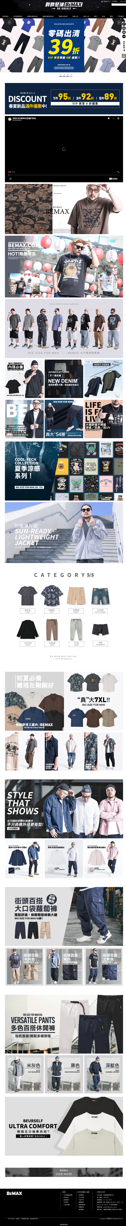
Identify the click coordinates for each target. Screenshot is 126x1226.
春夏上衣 (75, 16)
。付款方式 (80, 1200)
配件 (111, 16)
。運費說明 (80, 1202)
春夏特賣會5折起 (48, 16)
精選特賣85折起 (32, 16)
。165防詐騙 (65, 1204)
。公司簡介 (65, 1202)
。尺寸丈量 (80, 1197)
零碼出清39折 (63, 16)
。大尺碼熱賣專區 (67, 1195)
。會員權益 (80, 1209)
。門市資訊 (65, 1197)
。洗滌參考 (80, 1207)
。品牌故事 (65, 1200)
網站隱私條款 (64, 1224)
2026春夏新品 (17, 16)
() (107, 1)
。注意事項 (80, 1195)
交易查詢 (115, 1)
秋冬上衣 (86, 16)
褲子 (95, 16)
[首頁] (64, 5)
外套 (103, 16)
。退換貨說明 (81, 1204)
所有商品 (5, 16)
